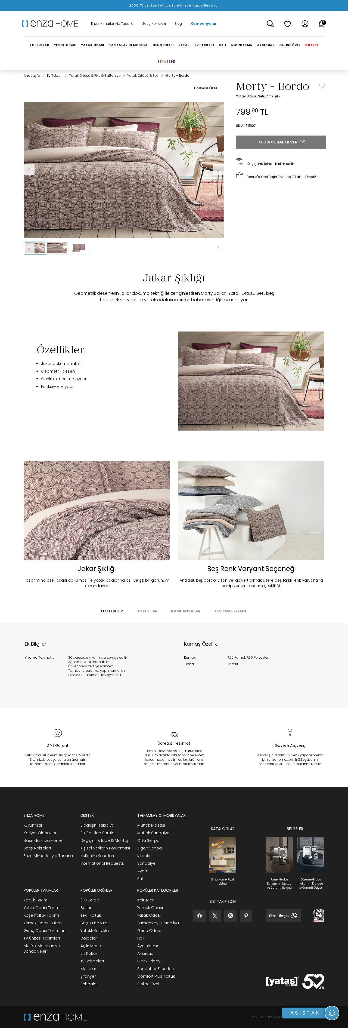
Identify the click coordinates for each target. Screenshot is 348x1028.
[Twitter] (215, 916)
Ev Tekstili (55, 75)
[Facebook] (199, 916)
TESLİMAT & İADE (230, 611)
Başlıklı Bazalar (94, 923)
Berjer (85, 907)
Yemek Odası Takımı (43, 923)
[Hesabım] (305, 23)
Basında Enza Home (43, 840)
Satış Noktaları (154, 24)
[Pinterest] (246, 916)
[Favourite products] (287, 23)
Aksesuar (146, 953)
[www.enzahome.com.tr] (55, 1017)
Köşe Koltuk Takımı (41, 915)
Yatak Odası (149, 915)
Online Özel (148, 984)
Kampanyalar (204, 24)
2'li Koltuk (89, 953)
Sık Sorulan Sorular (98, 833)
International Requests (102, 863)
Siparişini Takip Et (96, 825)
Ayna (142, 871)
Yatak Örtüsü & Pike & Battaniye (95, 75)
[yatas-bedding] (107, 1017)
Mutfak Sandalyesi (154, 833)
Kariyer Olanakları (40, 833)
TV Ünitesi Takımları (42, 938)
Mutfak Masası (151, 825)
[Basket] (321, 23)
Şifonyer (88, 976)
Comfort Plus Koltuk (156, 976)
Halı (140, 938)
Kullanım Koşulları (97, 855)
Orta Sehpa (148, 840)
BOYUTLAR (146, 611)
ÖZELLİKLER (112, 611)
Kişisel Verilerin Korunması (105, 848)
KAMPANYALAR (185, 611)
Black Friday (148, 961)
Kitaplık (144, 855)
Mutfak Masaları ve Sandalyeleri (42, 948)
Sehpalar (89, 984)
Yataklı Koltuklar (95, 930)
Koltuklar (145, 900)
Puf (140, 878)
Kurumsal (33, 825)
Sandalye (146, 863)
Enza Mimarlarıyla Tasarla (112, 24)
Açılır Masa (90, 946)
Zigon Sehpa (149, 848)
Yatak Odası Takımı (42, 907)
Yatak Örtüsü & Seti (143, 75)
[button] (35, 248)
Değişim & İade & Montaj (104, 840)
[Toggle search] (270, 23)
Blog (178, 24)
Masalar (88, 968)
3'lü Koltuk (89, 900)
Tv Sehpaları (92, 961)
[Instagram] (230, 916)
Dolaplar (88, 938)
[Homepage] (52, 23)
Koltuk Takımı (36, 900)
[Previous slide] (29, 248)
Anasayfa (32, 75)
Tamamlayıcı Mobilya (158, 923)
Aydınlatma (148, 946)
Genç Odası (149, 930)
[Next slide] (218, 248)
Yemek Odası (150, 907)
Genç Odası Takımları (44, 930)
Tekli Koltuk (90, 915)
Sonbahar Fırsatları (155, 968)
